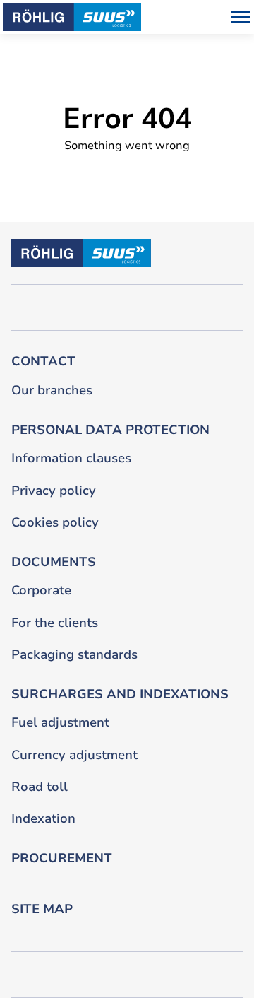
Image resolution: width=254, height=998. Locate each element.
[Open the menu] (240, 17)
